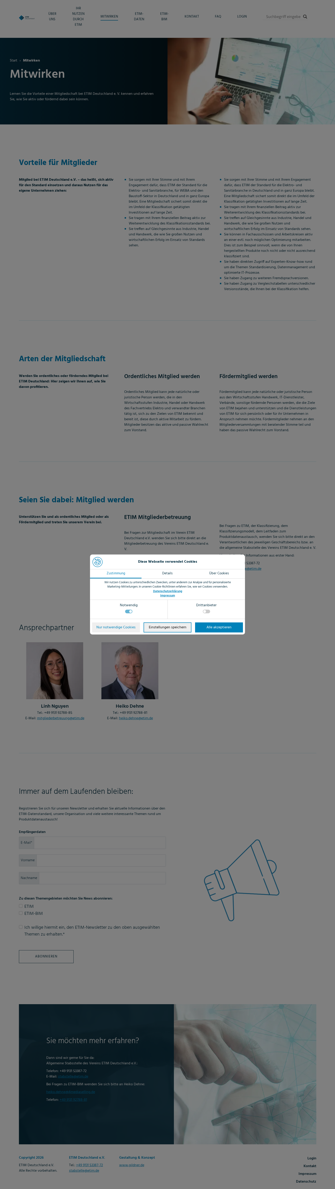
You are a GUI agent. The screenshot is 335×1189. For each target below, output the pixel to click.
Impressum (167, 595)
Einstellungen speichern (167, 627)
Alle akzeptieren (219, 627)
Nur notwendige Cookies (116, 627)
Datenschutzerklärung (167, 591)
